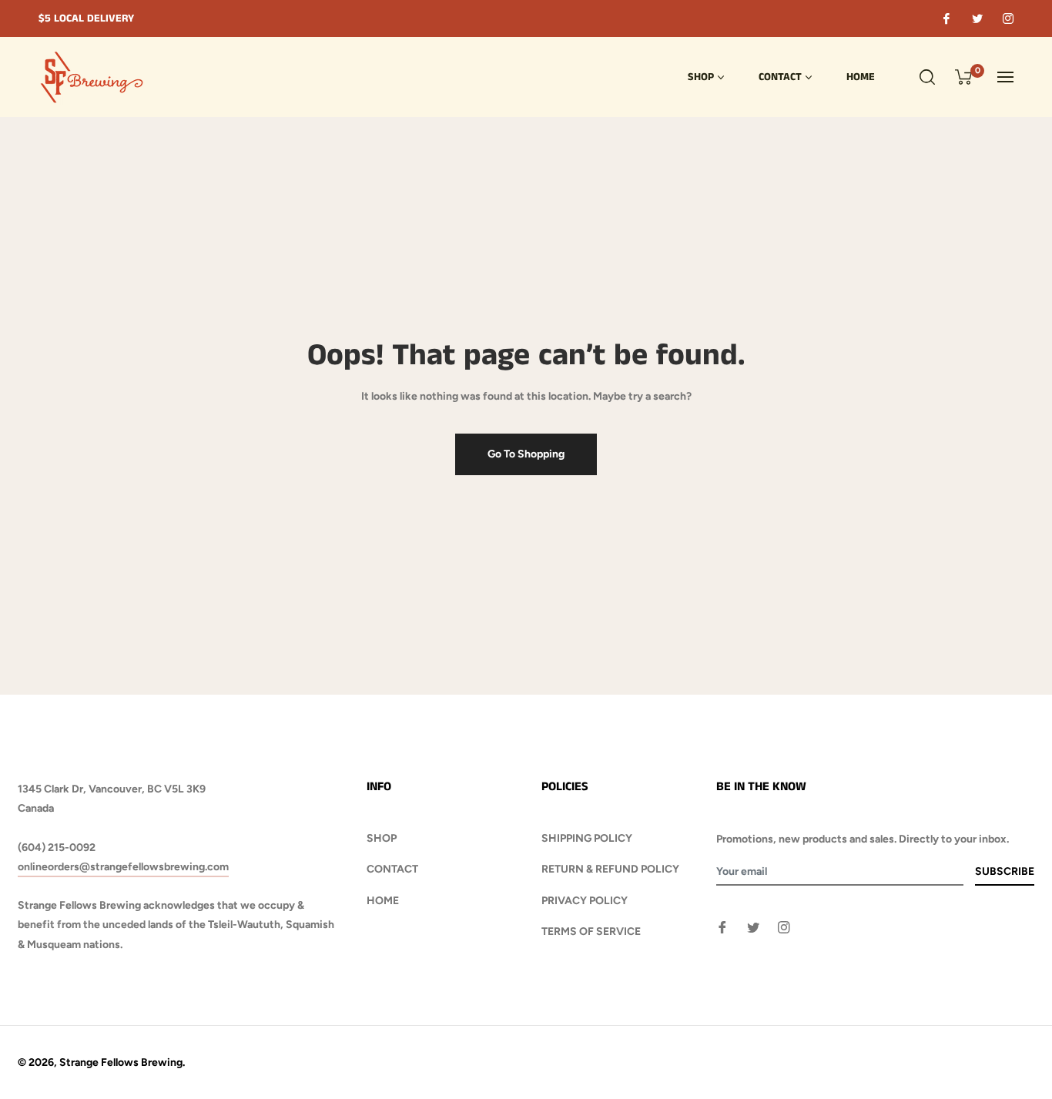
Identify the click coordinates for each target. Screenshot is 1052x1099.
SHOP (382, 838)
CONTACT (392, 869)
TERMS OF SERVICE (591, 931)
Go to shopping (526, 454)
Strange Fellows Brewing (121, 1062)
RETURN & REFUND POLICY (610, 869)
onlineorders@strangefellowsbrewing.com (123, 866)
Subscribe (1004, 871)
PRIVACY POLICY (584, 900)
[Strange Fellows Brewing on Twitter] (976, 18)
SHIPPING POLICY (586, 838)
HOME (383, 900)
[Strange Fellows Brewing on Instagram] (1007, 18)
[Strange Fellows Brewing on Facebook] (946, 18)
